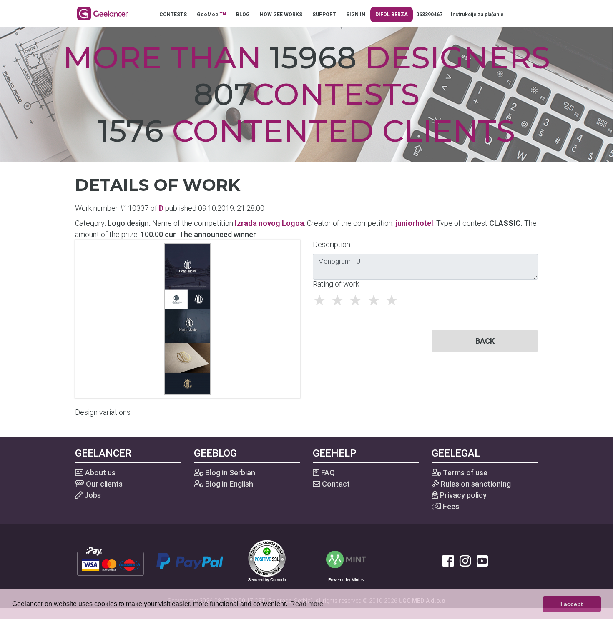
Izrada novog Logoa (269, 223)
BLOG (243, 14)
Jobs (92, 495)
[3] (358, 300)
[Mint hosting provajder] (346, 560)
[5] (394, 300)
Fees (450, 506)
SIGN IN (355, 14)
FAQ (327, 472)
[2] (340, 300)
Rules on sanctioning (475, 483)
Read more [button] (306, 603)
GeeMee (208, 14)
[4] (376, 300)
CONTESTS (173, 14)
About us (99, 472)
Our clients (103, 483)
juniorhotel (414, 223)
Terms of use (464, 472)
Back (485, 341)
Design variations (103, 412)
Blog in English (228, 483)
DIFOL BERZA (391, 14)
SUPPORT (324, 14)
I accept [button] (571, 604)
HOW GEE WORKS (281, 14)
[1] (322, 300)
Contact (335, 483)
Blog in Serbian (229, 472)
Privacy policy (462, 495)
